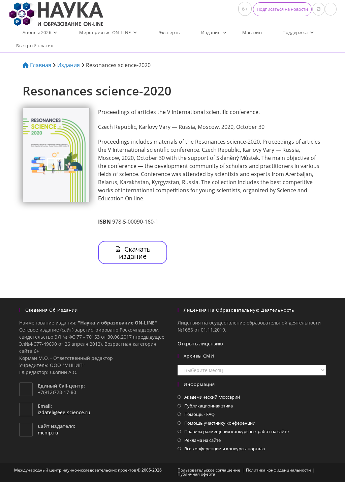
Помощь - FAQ (199, 414)
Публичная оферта (196, 474)
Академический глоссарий (212, 397)
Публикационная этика (208, 406)
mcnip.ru (48, 432)
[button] (282, 9)
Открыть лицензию (200, 343)
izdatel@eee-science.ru (64, 412)
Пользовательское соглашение (209, 470)
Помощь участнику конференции (219, 423)
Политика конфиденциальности (278, 470)
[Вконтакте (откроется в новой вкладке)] (318, 9)
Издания (68, 65)
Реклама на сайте (202, 440)
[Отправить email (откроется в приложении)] (331, 9)
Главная (40, 65)
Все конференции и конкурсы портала (224, 449)
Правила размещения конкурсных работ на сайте (236, 431)
